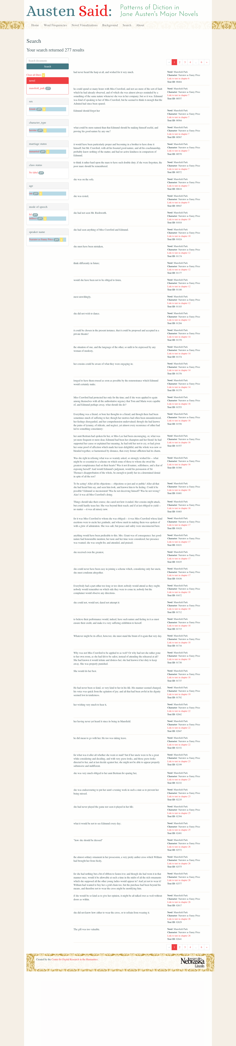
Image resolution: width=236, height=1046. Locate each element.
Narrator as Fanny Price (41, 239)
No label (33, 172)
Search (127, 25)
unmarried (34, 151)
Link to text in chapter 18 (178, 592)
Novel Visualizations (84, 25)
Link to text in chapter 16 (178, 403)
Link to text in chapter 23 (178, 761)
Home (35, 25)
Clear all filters (35, 74)
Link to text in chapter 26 (178, 846)
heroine (33, 130)
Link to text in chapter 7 (178, 95)
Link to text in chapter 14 (178, 336)
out (30, 193)
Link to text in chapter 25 (178, 813)
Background (110, 25)
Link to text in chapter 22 (178, 710)
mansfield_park (37, 88)
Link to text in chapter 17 (178, 524)
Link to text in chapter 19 (178, 694)
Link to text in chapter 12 (178, 252)
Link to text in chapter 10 (178, 219)
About (140, 25)
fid (30, 214)
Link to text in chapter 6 (178, 78)
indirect (33, 218)
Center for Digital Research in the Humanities (75, 959)
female (32, 108)
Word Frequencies (55, 25)
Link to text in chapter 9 (178, 202)
